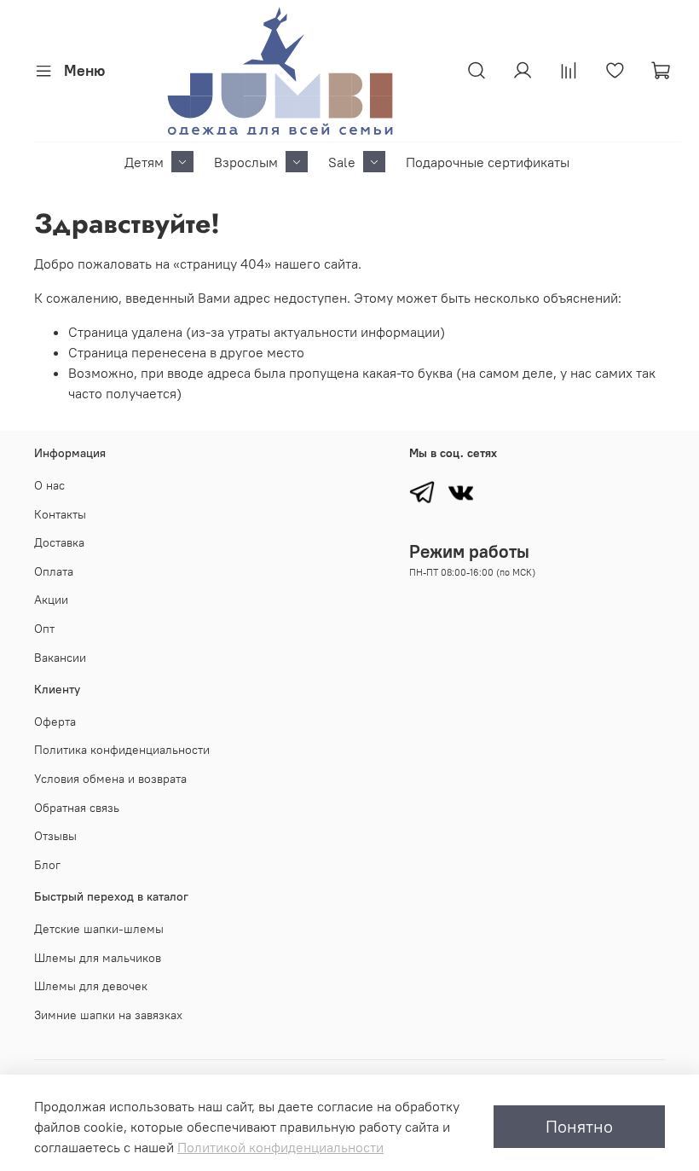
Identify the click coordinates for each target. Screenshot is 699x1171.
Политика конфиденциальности (122, 749)
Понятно (579, 1126)
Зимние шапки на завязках (108, 1015)
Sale (341, 162)
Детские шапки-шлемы (99, 928)
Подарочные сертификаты (487, 162)
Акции (51, 599)
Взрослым (246, 162)
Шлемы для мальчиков (97, 957)
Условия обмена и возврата (110, 778)
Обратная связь (76, 807)
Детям (144, 162)
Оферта (55, 721)
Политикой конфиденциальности (280, 1147)
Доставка (59, 542)
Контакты (60, 514)
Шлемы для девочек (90, 986)
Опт (44, 628)
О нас (49, 485)
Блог (47, 864)
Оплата (53, 571)
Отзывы (55, 835)
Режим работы (469, 551)
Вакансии (60, 657)
